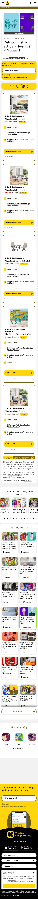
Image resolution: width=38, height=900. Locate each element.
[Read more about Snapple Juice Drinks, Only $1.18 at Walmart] (10, 561)
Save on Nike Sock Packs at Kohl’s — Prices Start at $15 (8, 594)
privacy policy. (11, 880)
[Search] (31, 3)
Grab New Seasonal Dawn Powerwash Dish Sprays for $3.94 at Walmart (9, 699)
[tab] (7, 518)
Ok (19, 886)
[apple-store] (11, 847)
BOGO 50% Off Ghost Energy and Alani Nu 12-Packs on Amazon (27, 544)
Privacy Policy (24, 77)
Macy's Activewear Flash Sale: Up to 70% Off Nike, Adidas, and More (27, 620)
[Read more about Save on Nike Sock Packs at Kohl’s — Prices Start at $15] (10, 586)
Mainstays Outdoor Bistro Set (17, 261)
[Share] (27, 86)
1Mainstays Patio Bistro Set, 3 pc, (18, 133)
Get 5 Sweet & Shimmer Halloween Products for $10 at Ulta (9, 645)
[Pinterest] (23, 86)
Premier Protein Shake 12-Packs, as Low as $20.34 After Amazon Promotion (9, 545)
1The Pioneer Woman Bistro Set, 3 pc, (20, 349)
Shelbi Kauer (9, 38)
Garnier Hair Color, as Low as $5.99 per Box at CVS (27, 698)
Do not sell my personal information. (23, 881)
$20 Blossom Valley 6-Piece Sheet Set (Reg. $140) (10, 619)
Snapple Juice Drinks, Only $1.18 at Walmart (9, 569)
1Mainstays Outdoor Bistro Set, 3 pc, (19, 275)
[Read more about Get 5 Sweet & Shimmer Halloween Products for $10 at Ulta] (10, 636)
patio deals (28, 481)
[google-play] (27, 847)
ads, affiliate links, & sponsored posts (17, 57)
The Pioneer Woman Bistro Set (18, 334)
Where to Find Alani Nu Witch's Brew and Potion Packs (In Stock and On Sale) (27, 595)
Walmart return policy (15, 475)
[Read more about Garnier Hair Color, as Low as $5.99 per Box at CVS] (28, 690)
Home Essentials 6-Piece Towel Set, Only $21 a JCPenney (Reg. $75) (27, 570)
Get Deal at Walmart (13, 151)
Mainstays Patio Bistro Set (16, 119)
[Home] (7, 3)
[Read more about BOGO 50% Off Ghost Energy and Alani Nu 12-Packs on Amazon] (28, 536)
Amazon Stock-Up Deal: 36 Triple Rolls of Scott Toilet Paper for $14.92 (28, 670)
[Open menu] (3, 3)
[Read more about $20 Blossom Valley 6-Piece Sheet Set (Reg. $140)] (10, 611)
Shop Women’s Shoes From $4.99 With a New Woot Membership (9, 670)
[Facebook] (18, 86)
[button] (33, 855)
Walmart (27, 462)
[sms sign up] (19, 457)
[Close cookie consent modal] (34, 872)
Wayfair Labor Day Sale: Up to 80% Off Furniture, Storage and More (27, 645)
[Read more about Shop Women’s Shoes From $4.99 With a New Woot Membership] (10, 661)
